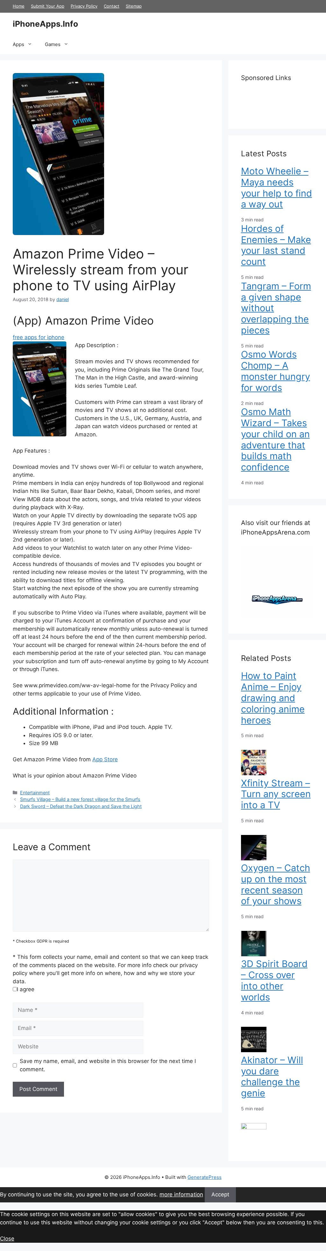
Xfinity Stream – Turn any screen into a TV (276, 794)
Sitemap (134, 6)
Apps (18, 44)
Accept (220, 1194)
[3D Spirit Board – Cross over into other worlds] (253, 1050)
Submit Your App (47, 6)
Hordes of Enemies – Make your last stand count (276, 245)
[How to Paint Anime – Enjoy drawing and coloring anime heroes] (253, 773)
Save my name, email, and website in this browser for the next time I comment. (108, 1065)
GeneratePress (205, 1177)
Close (7, 1238)
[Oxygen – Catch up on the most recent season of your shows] (253, 954)
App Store (105, 759)
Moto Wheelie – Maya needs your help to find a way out (276, 187)
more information (181, 1194)
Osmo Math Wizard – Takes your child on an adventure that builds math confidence (275, 439)
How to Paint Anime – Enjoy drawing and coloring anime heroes (273, 697)
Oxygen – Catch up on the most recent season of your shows (275, 884)
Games (52, 44)
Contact (111, 6)
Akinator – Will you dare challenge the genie (272, 1076)
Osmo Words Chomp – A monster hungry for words (275, 371)
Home (19, 6)
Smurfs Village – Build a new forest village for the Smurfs (80, 799)
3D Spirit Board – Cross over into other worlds (274, 980)
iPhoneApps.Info (45, 24)
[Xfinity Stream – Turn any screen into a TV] (253, 858)
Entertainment (35, 792)
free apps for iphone (38, 337)
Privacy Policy (84, 6)
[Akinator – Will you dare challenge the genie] (253, 1127)
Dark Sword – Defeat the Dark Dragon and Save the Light (81, 806)
